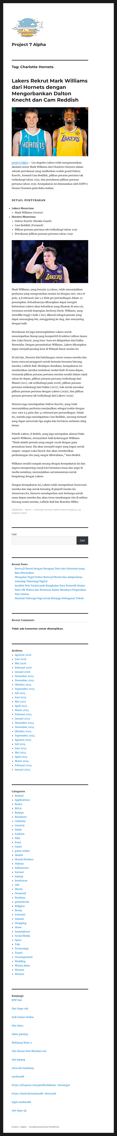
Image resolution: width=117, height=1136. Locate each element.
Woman (19, 969)
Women (19, 974)
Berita (28, 509)
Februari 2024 (23, 765)
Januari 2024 (22, 769)
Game (18, 846)
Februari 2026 (23, 667)
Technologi (21, 948)
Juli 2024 (20, 744)
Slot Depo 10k (20, 1008)
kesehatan (21, 880)
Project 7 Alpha (29, 44)
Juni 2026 (21, 659)
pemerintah (22, 901)
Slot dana (17, 1025)
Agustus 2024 (23, 739)
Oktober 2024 (23, 731)
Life (17, 884)
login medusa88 (21, 1102)
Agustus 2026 (23, 654)
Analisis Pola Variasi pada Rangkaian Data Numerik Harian (50, 585)
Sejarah (19, 918)
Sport (18, 940)
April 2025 (21, 705)
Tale (17, 944)
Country (20, 825)
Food (18, 842)
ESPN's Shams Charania (64, 509)
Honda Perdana (24, 859)
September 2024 (25, 735)
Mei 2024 (20, 752)
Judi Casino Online (23, 1017)
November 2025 (24, 680)
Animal (19, 795)
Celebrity (20, 821)
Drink (18, 829)
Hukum (19, 863)
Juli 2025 (20, 693)
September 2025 (25, 688)
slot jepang (18, 1059)
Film (17, 838)
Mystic (19, 889)
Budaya (19, 812)
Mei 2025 (20, 701)
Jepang (19, 876)
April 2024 (21, 756)
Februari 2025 (23, 714)
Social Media (22, 935)
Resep (18, 910)
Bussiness (21, 816)
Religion (20, 906)
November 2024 (24, 727)
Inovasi (19, 872)
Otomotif (20, 893)
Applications (22, 799)
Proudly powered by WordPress (44, 1127)
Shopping (21, 923)
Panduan (20, 897)
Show (18, 927)
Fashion (20, 833)
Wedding (20, 961)
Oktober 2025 (23, 684)
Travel (18, 952)
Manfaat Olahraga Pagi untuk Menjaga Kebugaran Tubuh (49, 598)
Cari (14, 534)
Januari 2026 (22, 671)
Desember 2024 (24, 722)
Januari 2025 (22, 718)
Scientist (20, 914)
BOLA (18, 808)
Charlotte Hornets (43, 509)
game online (22, 850)
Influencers (22, 867)
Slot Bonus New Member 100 (29, 1051)
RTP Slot (17, 1000)
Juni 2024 (20, 748)
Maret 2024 (22, 761)
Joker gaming (20, 1034)
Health (19, 855)
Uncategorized (23, 957)
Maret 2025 (22, 710)
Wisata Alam (22, 965)
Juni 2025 (20, 697)
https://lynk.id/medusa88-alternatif (34, 1093)
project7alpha (20, 162)
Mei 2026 (20, 663)
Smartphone (22, 931)
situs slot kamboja (23, 1068)
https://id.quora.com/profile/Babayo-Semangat (41, 1085)
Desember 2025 (24, 676)
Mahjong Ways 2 (22, 1042)
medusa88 (18, 1076)
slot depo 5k (19, 1110)
